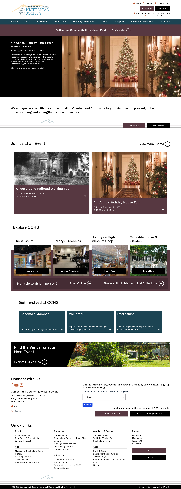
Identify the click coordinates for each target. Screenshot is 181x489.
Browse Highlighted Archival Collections (131, 283)
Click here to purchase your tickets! (27, 68)
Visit (27, 21)
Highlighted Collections (65, 444)
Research (42, 21)
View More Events (152, 144)
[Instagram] (21, 385)
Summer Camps (61, 468)
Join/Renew (147, 8)
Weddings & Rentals (84, 21)
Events (15, 21)
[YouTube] (16, 385)
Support (119, 21)
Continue (87, 404)
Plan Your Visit (118, 30)
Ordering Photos (62, 449)
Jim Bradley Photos (63, 447)
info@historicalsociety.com (24, 399)
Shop (138, 3)
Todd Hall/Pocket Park (103, 438)
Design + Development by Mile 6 (154, 487)
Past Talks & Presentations (28, 438)
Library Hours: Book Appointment (158, 16)
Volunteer (136, 444)
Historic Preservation (142, 21)
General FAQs (99, 457)
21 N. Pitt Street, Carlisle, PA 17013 (28, 396)
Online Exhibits (22, 460)
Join (149, 451)
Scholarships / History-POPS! (68, 465)
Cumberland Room (102, 441)
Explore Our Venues (27, 362)
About (105, 21)
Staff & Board (99, 451)
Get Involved (158, 125)
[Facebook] (12, 385)
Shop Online (77, 283)
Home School (60, 462)
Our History (134, 125)
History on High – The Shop (28, 462)
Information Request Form (149, 413)
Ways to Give (138, 441)
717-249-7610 (163, 3)
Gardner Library (61, 435)
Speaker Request (23, 441)
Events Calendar (23, 435)
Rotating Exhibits (23, 457)
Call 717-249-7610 (111, 413)
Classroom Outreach (64, 460)
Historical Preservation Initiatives (109, 460)
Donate (162, 8)
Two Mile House (100, 435)
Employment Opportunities (105, 454)
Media (96, 465)
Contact (165, 21)
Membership (138, 435)
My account (137, 438)
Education (60, 21)
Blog (95, 462)
